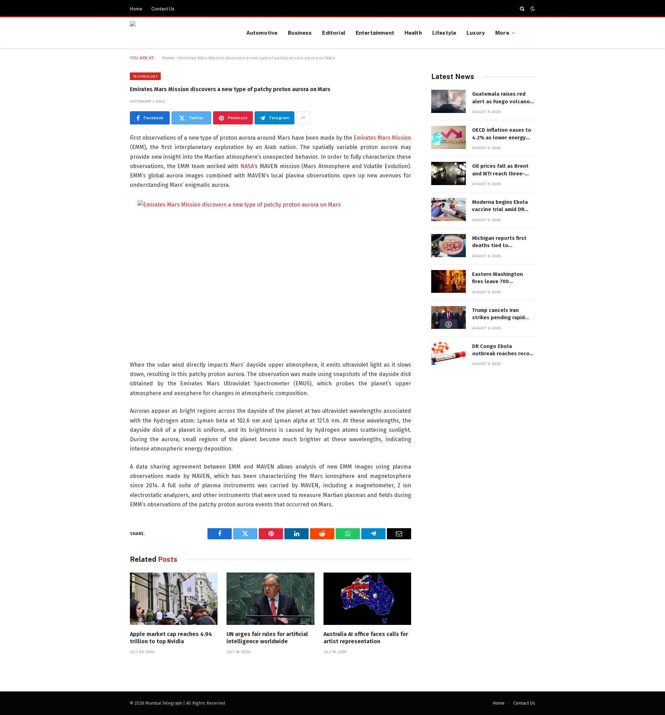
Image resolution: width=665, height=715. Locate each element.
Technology (145, 76)
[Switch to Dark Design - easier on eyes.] (532, 8)
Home (136, 8)
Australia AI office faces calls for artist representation (365, 638)
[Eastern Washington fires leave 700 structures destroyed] (448, 281)
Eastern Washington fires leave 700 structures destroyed (499, 278)
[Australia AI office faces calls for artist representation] (367, 599)
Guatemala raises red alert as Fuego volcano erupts (501, 98)
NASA (247, 166)
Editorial (333, 32)
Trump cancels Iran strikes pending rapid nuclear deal (498, 314)
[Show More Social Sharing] (303, 117)
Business (300, 32)
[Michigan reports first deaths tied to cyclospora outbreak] (448, 245)
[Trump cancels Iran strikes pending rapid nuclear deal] (448, 317)
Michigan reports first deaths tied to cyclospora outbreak (499, 242)
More (502, 32)
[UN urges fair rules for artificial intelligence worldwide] (270, 599)
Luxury (476, 32)
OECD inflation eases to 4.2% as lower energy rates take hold (501, 134)
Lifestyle (444, 32)
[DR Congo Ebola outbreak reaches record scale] (448, 353)
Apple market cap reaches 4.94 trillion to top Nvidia (171, 638)
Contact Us (163, 8)
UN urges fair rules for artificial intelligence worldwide (267, 638)
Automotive (262, 32)
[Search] (522, 8)
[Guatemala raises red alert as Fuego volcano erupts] (448, 101)
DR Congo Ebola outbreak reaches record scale (503, 350)
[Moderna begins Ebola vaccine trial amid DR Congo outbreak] (448, 209)
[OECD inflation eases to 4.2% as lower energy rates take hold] (448, 137)
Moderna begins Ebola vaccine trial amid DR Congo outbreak (500, 206)
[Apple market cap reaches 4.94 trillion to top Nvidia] (174, 599)
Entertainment (375, 32)
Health (413, 32)
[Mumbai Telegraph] (179, 33)
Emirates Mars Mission (382, 137)
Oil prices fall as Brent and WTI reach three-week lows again (500, 170)
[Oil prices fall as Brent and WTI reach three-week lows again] (448, 173)
